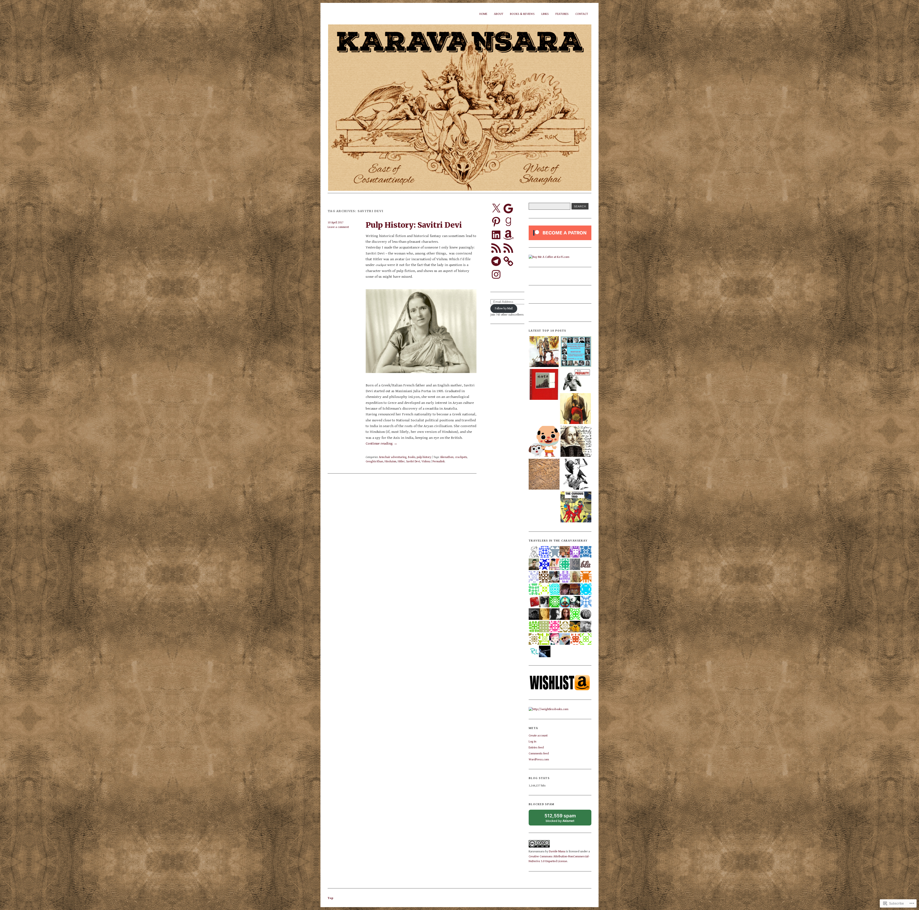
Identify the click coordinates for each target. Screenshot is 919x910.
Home (483, 14)
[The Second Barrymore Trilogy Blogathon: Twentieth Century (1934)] (575, 352)
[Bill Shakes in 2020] (575, 442)
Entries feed (536, 747)
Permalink (438, 461)
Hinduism (390, 461)
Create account (538, 735)
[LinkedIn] (496, 235)
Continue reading (381, 443)
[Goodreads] (508, 221)
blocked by (564, 819)
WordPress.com (539, 759)
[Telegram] (496, 261)
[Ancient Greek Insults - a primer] (575, 380)
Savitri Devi (413, 461)
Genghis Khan (374, 461)
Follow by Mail (504, 308)
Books (411, 457)
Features (562, 14)
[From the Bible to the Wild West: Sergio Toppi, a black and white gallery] (575, 475)
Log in (532, 741)
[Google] (508, 208)
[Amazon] (508, 235)
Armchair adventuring (393, 457)
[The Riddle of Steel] (544, 352)
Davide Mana (557, 851)
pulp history (424, 457)
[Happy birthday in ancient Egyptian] (544, 475)
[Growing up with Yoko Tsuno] (575, 507)
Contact (581, 14)
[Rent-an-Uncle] (544, 442)
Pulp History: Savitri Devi (414, 225)
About (498, 14)
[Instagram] (496, 274)
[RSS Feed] (496, 248)
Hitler (401, 461)
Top (330, 898)
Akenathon (447, 457)
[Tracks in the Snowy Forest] (544, 385)
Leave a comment (338, 227)
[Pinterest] (496, 221)
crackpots (461, 457)
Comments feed (539, 753)
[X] (496, 208)
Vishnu (425, 461)
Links (545, 14)
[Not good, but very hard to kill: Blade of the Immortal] (575, 409)
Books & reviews (522, 14)
